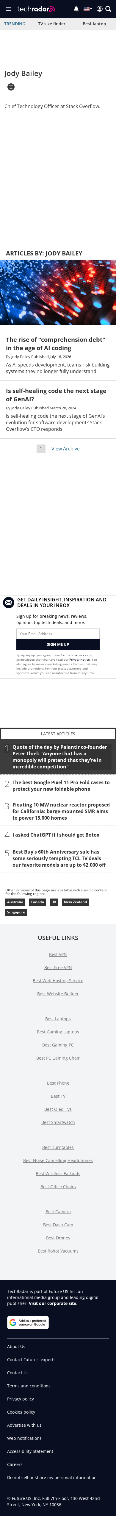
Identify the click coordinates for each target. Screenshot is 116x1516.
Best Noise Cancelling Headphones (58, 1160)
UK (54, 901)
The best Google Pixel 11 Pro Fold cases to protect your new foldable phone (61, 785)
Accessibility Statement (30, 1451)
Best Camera (58, 1211)
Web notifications (24, 1438)
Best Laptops (58, 1018)
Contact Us (18, 1372)
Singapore (16, 912)
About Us (16, 1346)
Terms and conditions (29, 1386)
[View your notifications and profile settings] (76, 9)
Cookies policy (21, 1412)
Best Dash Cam (58, 1225)
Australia (15, 901)
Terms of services (74, 655)
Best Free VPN (58, 967)
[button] (108, 9)
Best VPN (58, 954)
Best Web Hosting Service (58, 980)
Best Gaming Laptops (58, 1032)
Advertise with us (24, 1425)
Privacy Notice (79, 659)
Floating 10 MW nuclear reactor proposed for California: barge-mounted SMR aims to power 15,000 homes (61, 811)
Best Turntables (58, 1147)
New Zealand (75, 901)
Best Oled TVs (58, 1109)
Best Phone (58, 1083)
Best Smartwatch (58, 1122)
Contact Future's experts (31, 1359)
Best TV (58, 1096)
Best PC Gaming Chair (58, 1058)
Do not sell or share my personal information (52, 1477)
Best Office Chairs (58, 1186)
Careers (15, 1464)
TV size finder (51, 23)
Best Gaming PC (58, 1045)
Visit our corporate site (52, 1303)
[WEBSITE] (11, 86)
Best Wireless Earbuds (58, 1173)
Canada (37, 901)
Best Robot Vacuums (58, 1251)
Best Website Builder (58, 993)
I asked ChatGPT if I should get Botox (55, 835)
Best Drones (58, 1238)
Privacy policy (20, 1399)
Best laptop (94, 23)
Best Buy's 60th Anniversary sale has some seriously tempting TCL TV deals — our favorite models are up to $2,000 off (59, 858)
